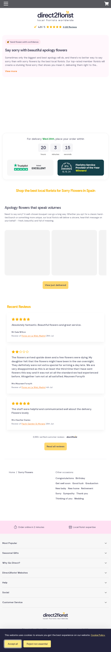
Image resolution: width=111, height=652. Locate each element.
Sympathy (69, 493)
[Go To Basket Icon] (106, 4)
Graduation (91, 483)
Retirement (87, 488)
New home (73, 488)
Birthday (80, 478)
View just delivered (55, 285)
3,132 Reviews (70, 27)
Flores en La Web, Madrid (34, 335)
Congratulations (65, 478)
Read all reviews (55, 446)
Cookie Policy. (98, 635)
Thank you (82, 493)
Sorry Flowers (25, 472)
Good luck (78, 483)
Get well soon (63, 483)
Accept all (13, 643)
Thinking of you (64, 498)
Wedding (79, 498)
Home (12, 472)
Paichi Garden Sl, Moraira (33, 423)
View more (11, 71)
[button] (6, 4)
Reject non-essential (37, 643)
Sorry (58, 493)
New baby (61, 488)
